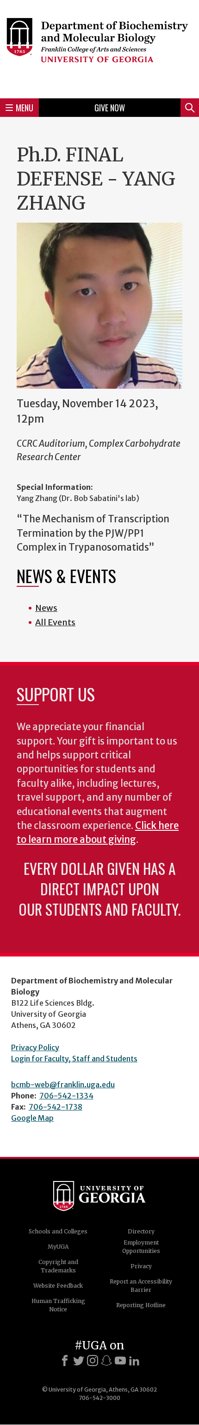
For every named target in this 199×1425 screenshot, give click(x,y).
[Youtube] (120, 1360)
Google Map (32, 1118)
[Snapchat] (106, 1360)
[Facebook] (64, 1360)
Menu (24, 108)
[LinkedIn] (134, 1360)
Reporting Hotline (141, 1305)
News (46, 608)
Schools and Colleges (58, 1231)
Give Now (109, 108)
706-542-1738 (55, 1106)
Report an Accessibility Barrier (141, 1285)
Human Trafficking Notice (58, 1305)
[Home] (99, 48)
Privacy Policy (35, 1047)
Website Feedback (58, 1285)
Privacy (141, 1266)
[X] (78, 1360)
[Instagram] (92, 1360)
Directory (141, 1231)
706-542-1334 (66, 1095)
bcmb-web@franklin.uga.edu (63, 1084)
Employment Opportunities (141, 1246)
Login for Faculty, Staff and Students (74, 1058)
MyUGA (58, 1246)
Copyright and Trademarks (58, 1266)
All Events (55, 622)
